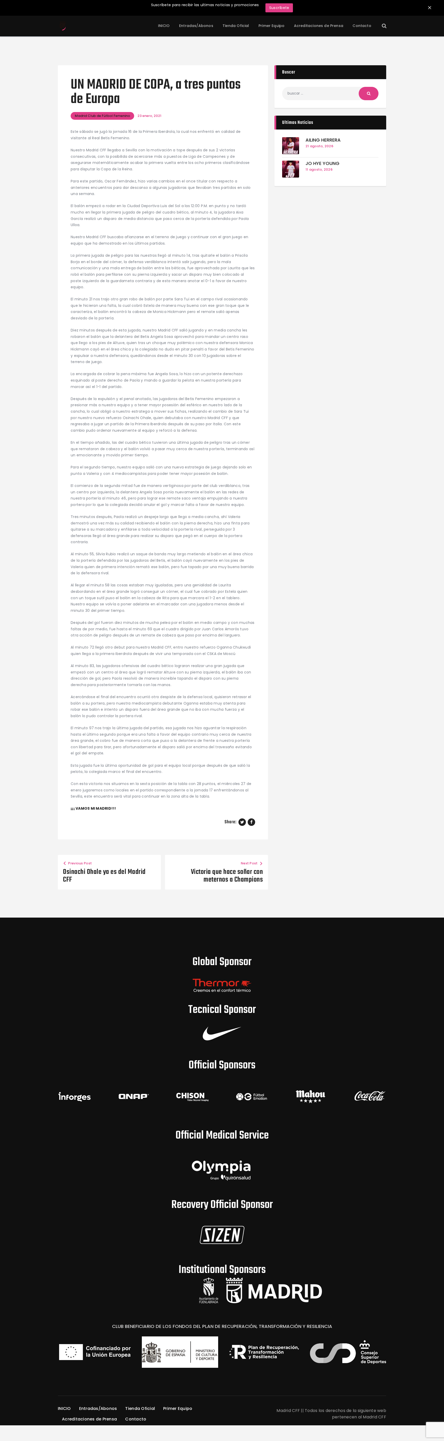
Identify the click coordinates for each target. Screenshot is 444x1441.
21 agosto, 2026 (319, 146)
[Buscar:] (330, 93)
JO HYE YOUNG (322, 164)
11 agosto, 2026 (319, 169)
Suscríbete (279, 7)
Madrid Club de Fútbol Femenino (102, 115)
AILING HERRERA (323, 140)
